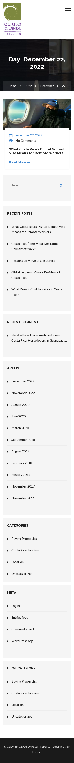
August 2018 (20, 451)
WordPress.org (22, 641)
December (47, 86)
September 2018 (23, 439)
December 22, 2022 (28, 135)
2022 (28, 86)
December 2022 (22, 381)
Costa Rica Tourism (25, 550)
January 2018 (20, 474)
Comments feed (22, 629)
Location (17, 562)
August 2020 (20, 404)
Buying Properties (24, 538)
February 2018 (21, 463)
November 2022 (23, 393)
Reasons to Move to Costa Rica (33, 260)
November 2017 (23, 486)
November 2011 (23, 498)
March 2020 (20, 428)
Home (12, 86)
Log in (15, 606)
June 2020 (18, 416)
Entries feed (19, 617)
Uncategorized (21, 573)
